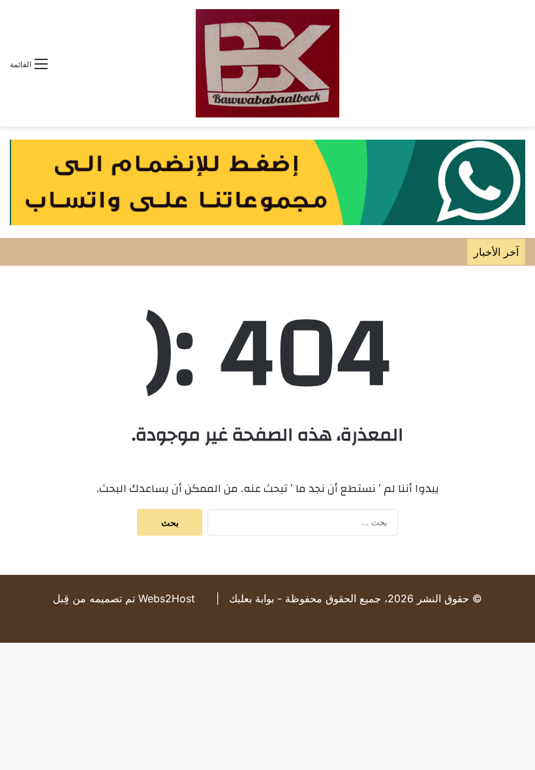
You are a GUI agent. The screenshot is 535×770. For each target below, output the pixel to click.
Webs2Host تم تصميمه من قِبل (124, 598)
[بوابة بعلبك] (267, 63)
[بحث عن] (518, 68)
